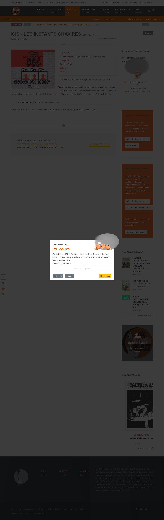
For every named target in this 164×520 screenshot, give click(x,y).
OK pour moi (105, 276)
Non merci (58, 276)
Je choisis (69, 276)
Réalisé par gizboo (82, 269)
